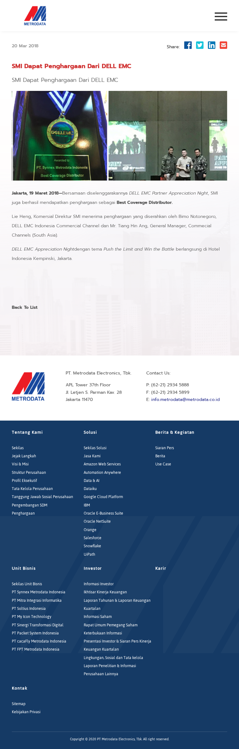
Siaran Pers (164, 448)
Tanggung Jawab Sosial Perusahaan (42, 497)
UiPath (89, 554)
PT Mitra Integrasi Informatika (37, 600)
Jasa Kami (92, 456)
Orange (90, 530)
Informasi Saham (98, 616)
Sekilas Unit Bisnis (27, 584)
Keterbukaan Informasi (103, 633)
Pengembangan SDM (29, 505)
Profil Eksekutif (24, 480)
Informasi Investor (99, 584)
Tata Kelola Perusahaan (32, 488)
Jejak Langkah (24, 456)
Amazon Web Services (102, 464)
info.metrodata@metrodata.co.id (185, 399)
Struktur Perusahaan (29, 472)
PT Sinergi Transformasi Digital (37, 625)
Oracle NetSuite (97, 521)
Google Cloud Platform (103, 497)
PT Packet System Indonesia (35, 633)
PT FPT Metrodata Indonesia (35, 649)
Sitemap (19, 704)
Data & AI (91, 480)
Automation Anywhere (102, 472)
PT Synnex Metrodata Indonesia (38, 592)
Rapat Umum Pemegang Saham (111, 625)
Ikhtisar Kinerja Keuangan (105, 592)
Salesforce (92, 538)
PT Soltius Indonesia (29, 608)
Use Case (163, 464)
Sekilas (18, 448)
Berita (160, 456)
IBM (87, 505)
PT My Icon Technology (31, 616)
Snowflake (92, 546)
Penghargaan (23, 513)
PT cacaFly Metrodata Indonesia (39, 641)
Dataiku (90, 488)
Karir (160, 568)
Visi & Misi (20, 464)
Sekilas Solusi (95, 448)
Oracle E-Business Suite (103, 513)
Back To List (24, 307)
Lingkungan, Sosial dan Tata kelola (113, 658)
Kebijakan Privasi (26, 712)
